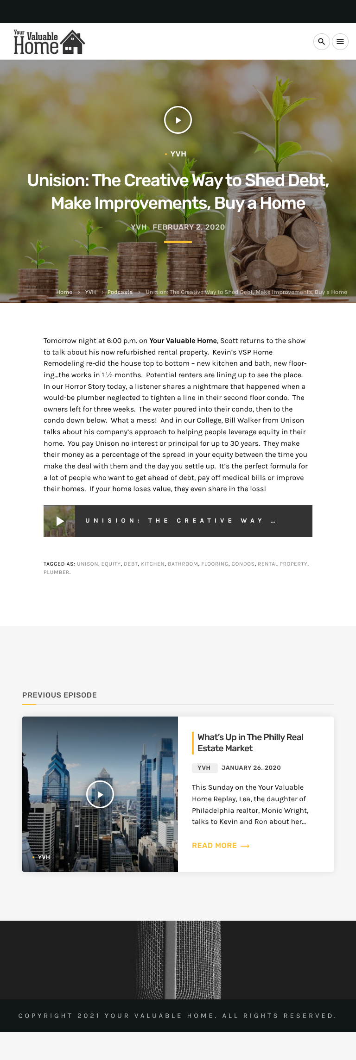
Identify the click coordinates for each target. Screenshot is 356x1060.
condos (243, 564)
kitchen (153, 564)
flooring (215, 564)
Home (64, 292)
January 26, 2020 (251, 768)
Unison (87, 564)
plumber (57, 572)
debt (131, 564)
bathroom (183, 564)
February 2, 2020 (189, 227)
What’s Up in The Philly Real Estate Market (250, 743)
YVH (90, 292)
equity (111, 564)
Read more (221, 845)
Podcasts (120, 292)
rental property (282, 564)
